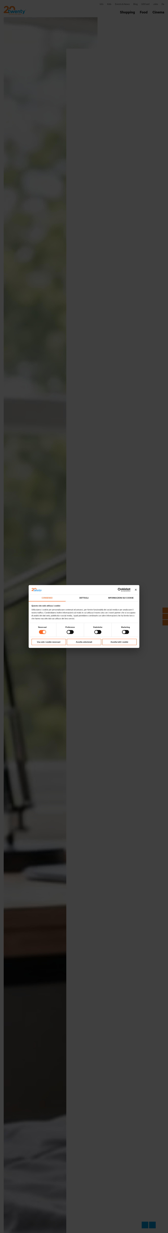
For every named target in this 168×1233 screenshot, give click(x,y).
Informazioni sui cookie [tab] (121, 598)
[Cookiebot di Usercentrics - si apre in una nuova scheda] (119, 590)
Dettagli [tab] (84, 598)
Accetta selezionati (84, 642)
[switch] (70, 632)
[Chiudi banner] (136, 590)
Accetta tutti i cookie (119, 642)
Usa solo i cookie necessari (48, 642)
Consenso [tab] (47, 598)
